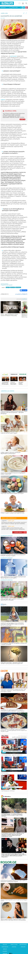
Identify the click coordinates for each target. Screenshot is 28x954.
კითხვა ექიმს (15, 7)
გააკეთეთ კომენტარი (21, 294)
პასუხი (21, 119)
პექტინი (3, 99)
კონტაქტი (23, 946)
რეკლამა (14, 946)
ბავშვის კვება (4, 13)
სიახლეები (3, 7)
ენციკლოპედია (23, 944)
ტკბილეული (13, 56)
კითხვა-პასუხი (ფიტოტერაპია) (9, 518)
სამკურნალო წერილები (7, 535)
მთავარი (5, 944)
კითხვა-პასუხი (13, 944)
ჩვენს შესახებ (5, 946)
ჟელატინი (12, 287)
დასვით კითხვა (18, 532)
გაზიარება (24, 290)
